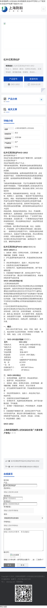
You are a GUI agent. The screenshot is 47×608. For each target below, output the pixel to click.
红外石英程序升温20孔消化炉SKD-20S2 (25, 461)
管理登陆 (19, 582)
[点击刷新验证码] (15, 555)
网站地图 (3, 607)
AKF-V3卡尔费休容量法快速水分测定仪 (25, 467)
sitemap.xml (10, 582)
